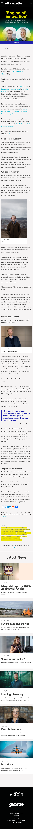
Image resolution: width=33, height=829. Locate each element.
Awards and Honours (22, 527)
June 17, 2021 (5, 49)
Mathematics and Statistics (23, 533)
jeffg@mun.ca (5, 516)
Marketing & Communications (16, 820)
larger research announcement (10, 89)
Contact (16, 818)
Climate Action (18, 529)
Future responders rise (15, 624)
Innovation (13, 533)
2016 (8, 134)
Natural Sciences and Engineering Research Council (14, 534)
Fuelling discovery (12, 694)
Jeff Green (6, 53)
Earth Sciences (26, 529)
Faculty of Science (6, 533)
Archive (16, 815)
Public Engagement (16, 536)
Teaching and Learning (13, 538)
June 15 (21, 86)
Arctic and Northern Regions (9, 527)
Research (24, 536)
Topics (3, 525)
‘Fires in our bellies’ (13, 659)
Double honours (11, 729)
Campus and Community (8, 529)
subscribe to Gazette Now (9, 548)
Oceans (3, 536)
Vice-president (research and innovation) (12, 539)
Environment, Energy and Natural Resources (13, 531)
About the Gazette (16, 813)
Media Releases (17, 823)
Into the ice (8, 764)
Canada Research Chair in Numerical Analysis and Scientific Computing (14, 111)
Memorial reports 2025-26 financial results (16, 587)
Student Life (5, 538)
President (8, 536)
